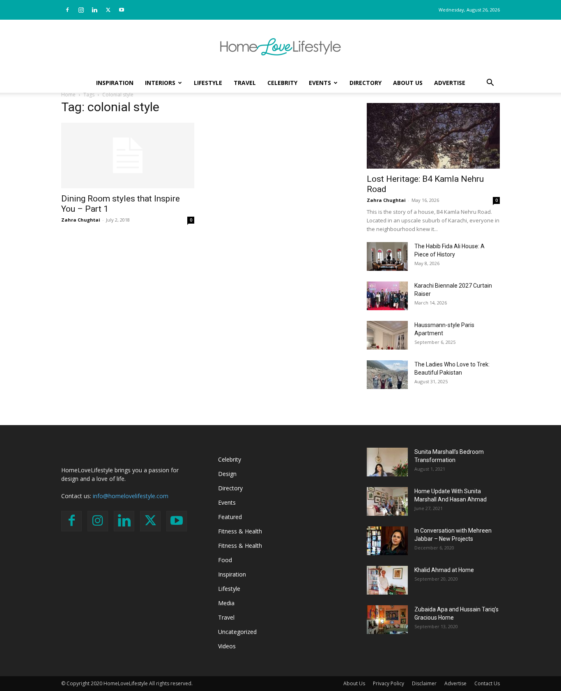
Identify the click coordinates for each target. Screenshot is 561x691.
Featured (230, 517)
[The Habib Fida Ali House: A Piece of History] (387, 256)
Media (226, 603)
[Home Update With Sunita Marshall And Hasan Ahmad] (387, 501)
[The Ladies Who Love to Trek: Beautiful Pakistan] (387, 374)
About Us (408, 83)
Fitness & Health (240, 531)
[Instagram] (81, 10)
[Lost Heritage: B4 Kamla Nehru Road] (433, 136)
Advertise (449, 83)
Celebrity (282, 83)
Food (225, 560)
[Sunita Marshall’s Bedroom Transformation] (387, 462)
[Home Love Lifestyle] (280, 47)
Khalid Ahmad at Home (444, 570)
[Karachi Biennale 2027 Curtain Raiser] (387, 295)
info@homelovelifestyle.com (130, 496)
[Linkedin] (94, 10)
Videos (227, 646)
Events (320, 83)
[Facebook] (67, 10)
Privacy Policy (388, 683)
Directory (365, 83)
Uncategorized (237, 632)
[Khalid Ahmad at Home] (387, 580)
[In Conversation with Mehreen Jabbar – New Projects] (387, 540)
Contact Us (487, 683)
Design (227, 474)
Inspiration (114, 83)
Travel (245, 83)
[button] (490, 83)
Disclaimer (424, 683)
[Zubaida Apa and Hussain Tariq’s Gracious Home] (387, 619)
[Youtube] (121, 10)
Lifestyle (208, 83)
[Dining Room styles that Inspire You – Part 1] (127, 155)
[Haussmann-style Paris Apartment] (387, 335)
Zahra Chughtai (80, 220)
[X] (108, 10)
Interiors (160, 83)
